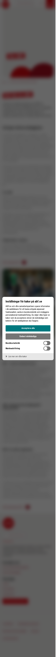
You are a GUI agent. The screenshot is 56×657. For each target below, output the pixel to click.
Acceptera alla (28, 328)
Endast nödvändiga (28, 336)
